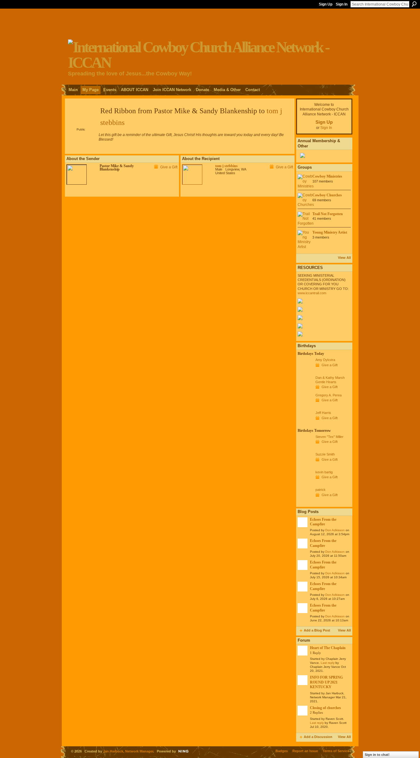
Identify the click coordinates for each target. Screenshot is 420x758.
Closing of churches (325, 708)
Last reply (328, 662)
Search (414, 4)
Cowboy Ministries (327, 176)
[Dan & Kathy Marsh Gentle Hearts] (305, 389)
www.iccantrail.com (312, 293)
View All (344, 257)
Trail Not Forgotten (327, 214)
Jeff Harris (323, 413)
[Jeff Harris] (305, 424)
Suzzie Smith (325, 454)
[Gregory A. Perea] (305, 406)
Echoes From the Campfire (323, 521)
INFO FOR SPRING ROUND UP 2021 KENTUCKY (326, 682)
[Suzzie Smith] (305, 465)
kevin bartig (324, 472)
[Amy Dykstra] (305, 371)
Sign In (341, 4)
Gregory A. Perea (328, 395)
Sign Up (325, 4)
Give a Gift (168, 167)
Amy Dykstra (325, 360)
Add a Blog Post (317, 630)
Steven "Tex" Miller (329, 437)
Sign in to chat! (377, 754)
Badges (281, 751)
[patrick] (305, 501)
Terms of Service (336, 751)
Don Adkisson (335, 530)
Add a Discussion (318, 737)
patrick (320, 489)
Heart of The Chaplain (328, 648)
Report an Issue (305, 751)
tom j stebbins (226, 166)
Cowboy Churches (327, 195)
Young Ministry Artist (329, 232)
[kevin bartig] (305, 483)
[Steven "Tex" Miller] (305, 448)
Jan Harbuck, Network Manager (128, 751)
